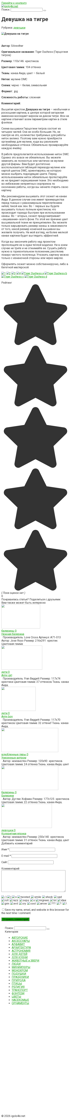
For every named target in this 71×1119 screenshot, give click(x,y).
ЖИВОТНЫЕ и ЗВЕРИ (25, 960)
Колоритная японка (13, 833)
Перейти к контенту (14, 3)
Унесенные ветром (13, 757)
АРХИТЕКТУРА (21, 947)
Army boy (7, 716)
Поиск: (6, 9)
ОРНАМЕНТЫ (20, 1003)
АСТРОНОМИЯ (21, 950)
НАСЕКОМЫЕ (20, 1000)
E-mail (6, 855)
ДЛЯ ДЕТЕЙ (19, 954)
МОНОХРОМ (20, 970)
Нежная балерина (12, 634)
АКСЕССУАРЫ (21, 941)
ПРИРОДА (19, 980)
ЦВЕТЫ (16, 996)
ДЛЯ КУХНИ (20, 957)
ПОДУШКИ (19, 973)
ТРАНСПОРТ (20, 990)
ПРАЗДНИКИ (20, 977)
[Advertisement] (31, 1059)
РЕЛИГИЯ (18, 986)
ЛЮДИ (16, 964)
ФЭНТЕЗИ (18, 993)
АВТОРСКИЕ (20, 937)
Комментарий (10, 868)
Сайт (4, 862)
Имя (5, 849)
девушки (19, 27)
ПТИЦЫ (17, 983)
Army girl (6, 675)
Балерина (7, 795)
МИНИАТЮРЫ (21, 967)
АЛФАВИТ (18, 944)
